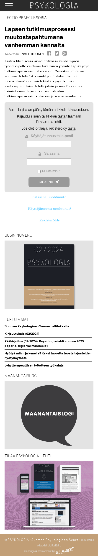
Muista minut (51, 171)
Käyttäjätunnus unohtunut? (49, 209)
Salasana (51, 154)
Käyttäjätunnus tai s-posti (52, 136)
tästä (71, 128)
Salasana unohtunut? (49, 197)
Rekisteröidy (49, 220)
